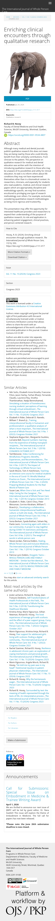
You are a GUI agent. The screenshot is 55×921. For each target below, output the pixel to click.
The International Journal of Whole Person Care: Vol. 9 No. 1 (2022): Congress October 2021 (28, 431)
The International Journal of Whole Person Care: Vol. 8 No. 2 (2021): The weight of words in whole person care (28, 535)
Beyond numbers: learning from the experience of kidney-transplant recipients (28, 443)
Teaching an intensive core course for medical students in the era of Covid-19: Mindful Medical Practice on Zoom (30, 474)
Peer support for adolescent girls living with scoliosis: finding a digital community (27, 637)
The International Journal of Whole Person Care (25, 9)
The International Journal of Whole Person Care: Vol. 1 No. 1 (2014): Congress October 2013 (29, 496)
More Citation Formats (18, 252)
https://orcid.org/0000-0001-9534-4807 (26, 135)
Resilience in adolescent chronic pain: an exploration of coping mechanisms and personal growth (30, 651)
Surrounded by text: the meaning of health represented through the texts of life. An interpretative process (29, 693)
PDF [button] (27, 98)
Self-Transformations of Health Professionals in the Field (29, 599)
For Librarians (13, 728)
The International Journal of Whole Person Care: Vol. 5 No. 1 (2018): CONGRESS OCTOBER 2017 (27, 448)
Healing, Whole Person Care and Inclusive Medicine (29, 542)
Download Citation (16, 257)
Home (8, 17)
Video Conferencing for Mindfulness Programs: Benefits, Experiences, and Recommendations (26, 457)
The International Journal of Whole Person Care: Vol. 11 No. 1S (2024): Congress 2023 (29, 412)
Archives (16, 17)
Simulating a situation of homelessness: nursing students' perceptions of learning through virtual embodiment (28, 406)
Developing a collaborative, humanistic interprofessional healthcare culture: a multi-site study (27, 510)
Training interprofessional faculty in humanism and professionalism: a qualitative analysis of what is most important (28, 424)
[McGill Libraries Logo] (18, 886)
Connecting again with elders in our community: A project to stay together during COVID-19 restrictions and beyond (29, 527)
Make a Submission (17, 740)
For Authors (12, 723)
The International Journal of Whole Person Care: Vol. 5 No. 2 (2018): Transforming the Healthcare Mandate (29, 604)
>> (20, 573)
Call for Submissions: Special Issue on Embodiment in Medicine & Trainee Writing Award (27, 794)
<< (5, 573)
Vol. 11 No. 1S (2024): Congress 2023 (34, 17)
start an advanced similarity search (33, 577)
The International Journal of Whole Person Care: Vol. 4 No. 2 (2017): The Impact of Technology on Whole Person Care (29, 463)
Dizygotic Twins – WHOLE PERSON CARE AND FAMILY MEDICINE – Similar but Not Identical (27, 558)
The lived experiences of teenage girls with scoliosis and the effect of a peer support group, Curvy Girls (30, 618)
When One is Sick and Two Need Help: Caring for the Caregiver (29, 492)
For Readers (12, 718)
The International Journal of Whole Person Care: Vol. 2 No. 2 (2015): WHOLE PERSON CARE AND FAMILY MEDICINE (29, 564)
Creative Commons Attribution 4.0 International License (24, 306)
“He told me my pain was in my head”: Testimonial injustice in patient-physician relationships (27, 668)
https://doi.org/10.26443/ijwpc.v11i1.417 (25, 110)
